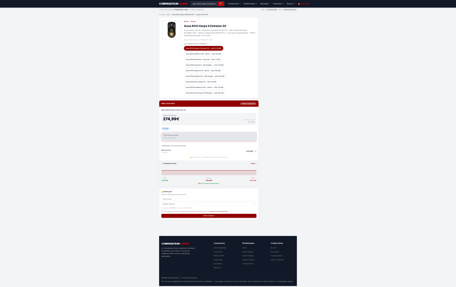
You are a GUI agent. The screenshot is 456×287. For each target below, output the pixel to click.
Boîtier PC (217, 268)
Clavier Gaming (248, 256)
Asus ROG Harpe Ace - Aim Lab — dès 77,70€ (203, 59)
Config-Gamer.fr (277, 256)
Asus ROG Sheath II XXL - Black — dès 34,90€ (203, 54)
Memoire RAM (219, 256)
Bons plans (275, 252)
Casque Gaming (248, 260)
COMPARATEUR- (173, 3)
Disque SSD (218, 260)
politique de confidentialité (219, 211)
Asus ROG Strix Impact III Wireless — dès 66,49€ (205, 93)
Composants (234, 4)
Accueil (162, 14)
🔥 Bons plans (304, 4)
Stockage (265, 4)
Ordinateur (278, 4)
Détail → (253, 163)
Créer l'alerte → (209, 216)
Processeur (218, 252)
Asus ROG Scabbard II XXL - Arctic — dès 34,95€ (204, 87)
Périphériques (250, 4)
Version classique (277, 260)
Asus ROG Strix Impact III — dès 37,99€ (201, 82)
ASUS (186, 21)
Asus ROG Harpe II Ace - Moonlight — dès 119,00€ (205, 76)
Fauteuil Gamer (248, 264)
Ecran (244, 248)
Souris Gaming (247, 252)
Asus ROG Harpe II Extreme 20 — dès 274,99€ (203, 48)
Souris (168, 14)
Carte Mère (218, 264)
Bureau (291, 4)
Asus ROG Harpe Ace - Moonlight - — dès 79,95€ (205, 65)
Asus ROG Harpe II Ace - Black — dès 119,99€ (203, 70)
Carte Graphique (220, 248)
